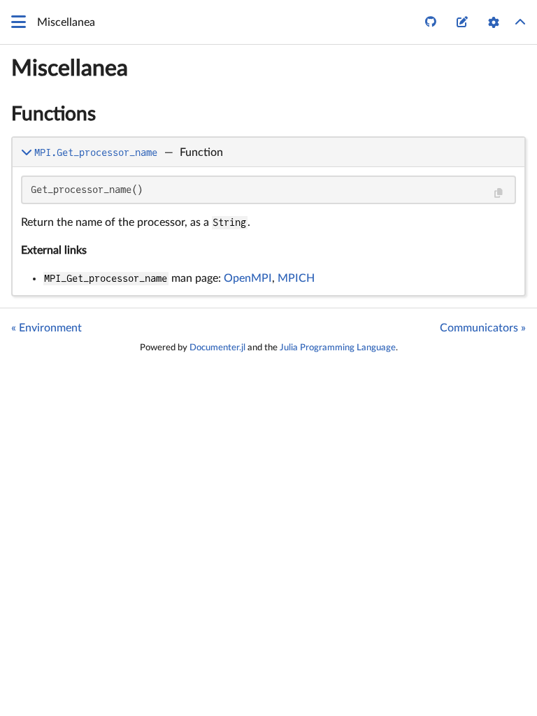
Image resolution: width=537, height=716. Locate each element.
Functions (53, 114)
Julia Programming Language (338, 347)
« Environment (46, 328)
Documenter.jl (217, 347)
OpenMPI (248, 278)
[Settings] (493, 22)
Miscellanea (69, 68)
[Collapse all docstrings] (520, 22)
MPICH (296, 278)
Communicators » (483, 328)
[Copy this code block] (498, 193)
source (501, 282)
